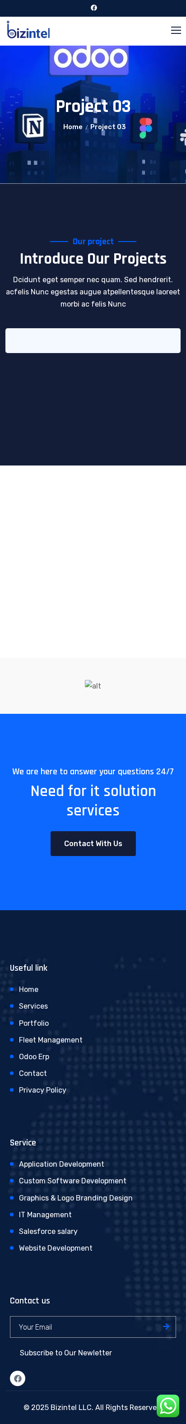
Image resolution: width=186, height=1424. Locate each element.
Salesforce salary (48, 1231)
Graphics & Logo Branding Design (76, 1198)
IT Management (45, 1214)
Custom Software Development (72, 1181)
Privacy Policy (42, 1090)
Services (33, 1006)
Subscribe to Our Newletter (66, 1353)
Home (73, 127)
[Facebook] (17, 1378)
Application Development (61, 1164)
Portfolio (34, 1023)
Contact (33, 1073)
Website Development (56, 1248)
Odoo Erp (34, 1056)
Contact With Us (93, 843)
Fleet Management (51, 1040)
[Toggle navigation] (177, 31)
